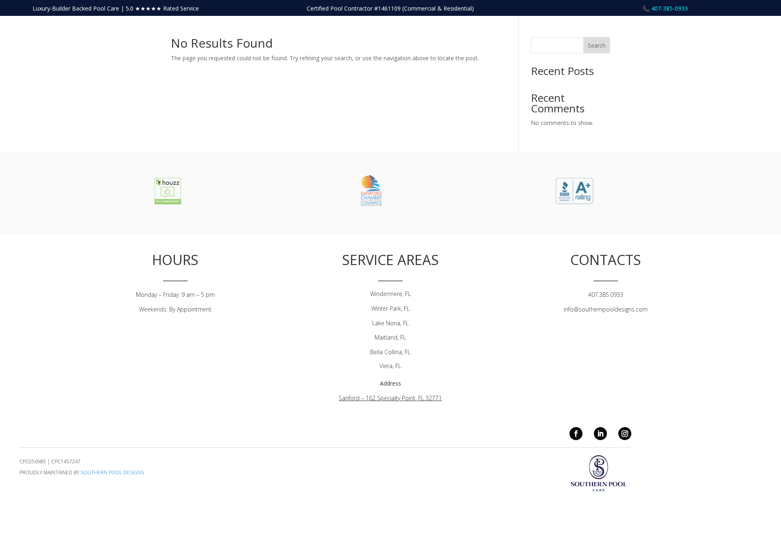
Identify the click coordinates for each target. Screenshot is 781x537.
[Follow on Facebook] (575, 433)
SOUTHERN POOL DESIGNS (112, 472)
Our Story (722, 31)
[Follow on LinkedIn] (600, 433)
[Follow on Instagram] (624, 433)
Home (693, 31)
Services (755, 31)
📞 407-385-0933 (665, 8)
